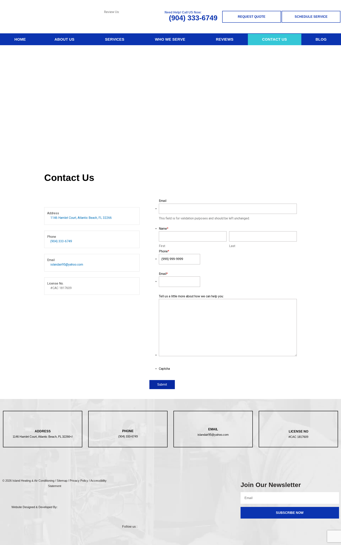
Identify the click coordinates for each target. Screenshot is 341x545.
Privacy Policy (79, 480)
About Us (64, 39)
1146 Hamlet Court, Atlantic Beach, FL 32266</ (43, 436)
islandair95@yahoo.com (66, 264)
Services (114, 39)
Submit (162, 384)
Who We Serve (170, 39)
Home (20, 39)
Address (43, 431)
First (162, 246)
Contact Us (274, 39)
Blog (321, 39)
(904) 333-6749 (192, 18)
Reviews (224, 39)
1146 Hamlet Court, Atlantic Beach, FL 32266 (81, 218)
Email (213, 429)
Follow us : (129, 526)
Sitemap (62, 480)
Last (232, 246)
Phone (128, 431)
